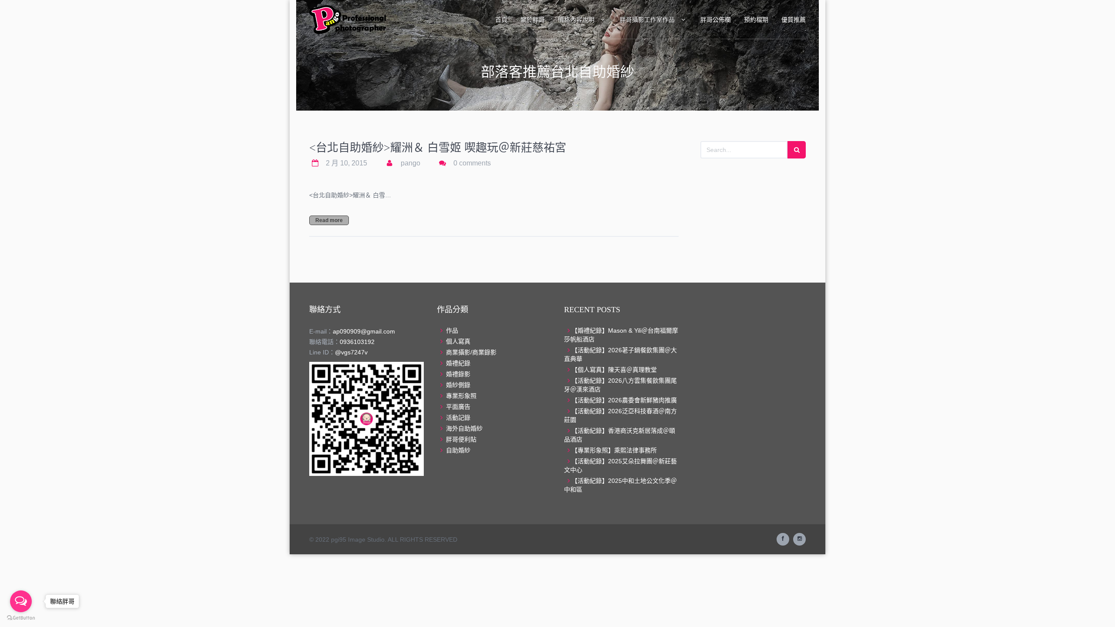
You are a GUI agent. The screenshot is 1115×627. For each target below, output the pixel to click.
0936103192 (357, 341)
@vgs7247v (351, 352)
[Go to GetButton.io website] (21, 618)
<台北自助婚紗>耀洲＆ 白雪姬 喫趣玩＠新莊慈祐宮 (437, 148)
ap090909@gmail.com (364, 331)
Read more (329, 220)
